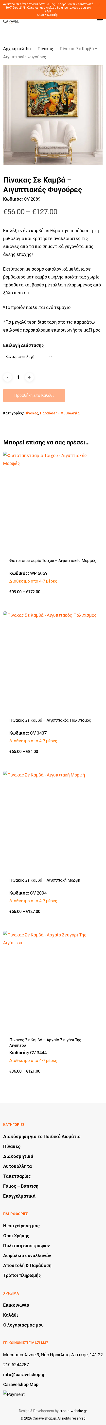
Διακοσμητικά (18, 1156)
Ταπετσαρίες (17, 1176)
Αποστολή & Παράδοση (27, 1265)
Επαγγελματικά (19, 1196)
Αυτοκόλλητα (17, 1166)
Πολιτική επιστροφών (26, 1245)
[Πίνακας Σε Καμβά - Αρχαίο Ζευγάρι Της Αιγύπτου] (53, 981)
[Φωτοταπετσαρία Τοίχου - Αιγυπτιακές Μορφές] (53, 502)
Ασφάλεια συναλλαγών (27, 1255)
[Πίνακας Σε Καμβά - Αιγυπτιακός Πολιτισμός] (53, 661)
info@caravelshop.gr (24, 1374)
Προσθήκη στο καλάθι (34, 395)
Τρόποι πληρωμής (22, 1275)
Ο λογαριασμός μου (23, 1325)
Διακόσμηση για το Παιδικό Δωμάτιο (42, 1136)
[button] (98, 5)
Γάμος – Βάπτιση (20, 1186)
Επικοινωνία (16, 1305)
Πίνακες (45, 48)
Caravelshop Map (20, 1384)
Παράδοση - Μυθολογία (60, 413)
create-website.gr (73, 1411)
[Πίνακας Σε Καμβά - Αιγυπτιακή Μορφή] (53, 821)
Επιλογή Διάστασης (23, 345)
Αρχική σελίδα (17, 48)
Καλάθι (10, 1315)
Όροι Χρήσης (16, 1235)
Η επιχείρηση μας (21, 1225)
